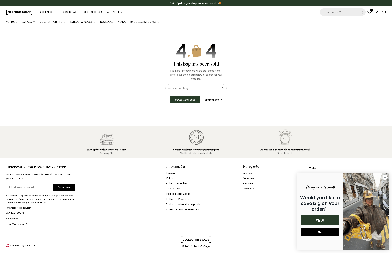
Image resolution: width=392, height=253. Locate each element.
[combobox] (343, 12)
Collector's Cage (200, 246)
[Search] (222, 88)
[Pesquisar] (361, 12)
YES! (320, 220)
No (320, 232)
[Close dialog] (385, 177)
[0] (369, 12)
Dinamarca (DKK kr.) (21, 245)
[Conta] (377, 12)
